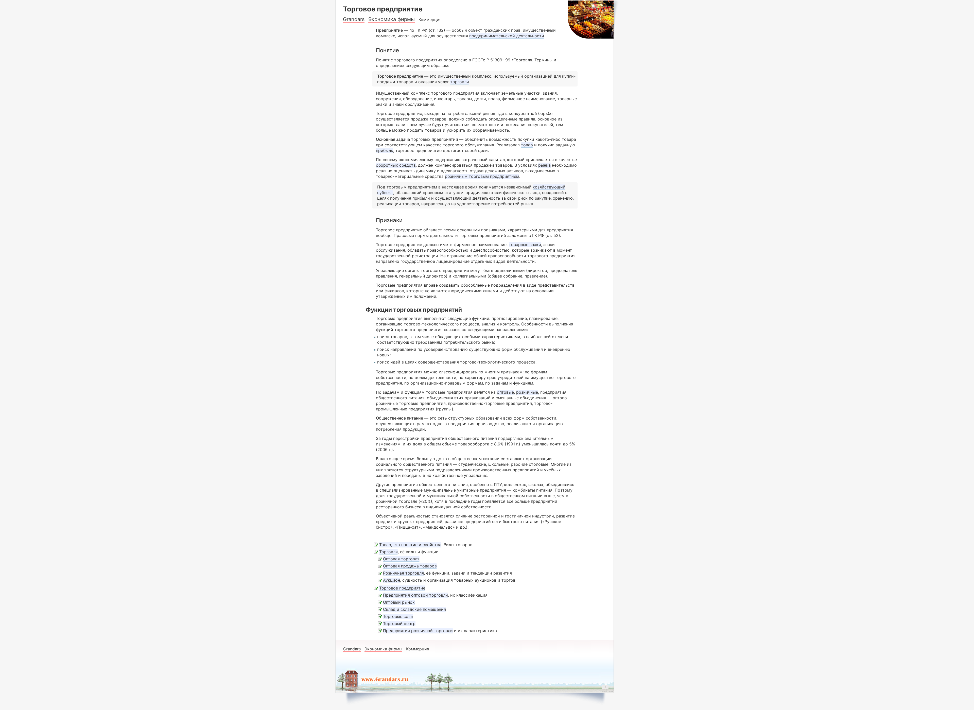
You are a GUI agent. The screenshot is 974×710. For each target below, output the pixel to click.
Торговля (388, 551)
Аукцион (391, 580)
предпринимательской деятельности (506, 35)
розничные (527, 392)
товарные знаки (525, 244)
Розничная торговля (403, 573)
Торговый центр (399, 623)
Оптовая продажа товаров (410, 565)
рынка (544, 165)
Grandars (353, 19)
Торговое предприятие (402, 588)
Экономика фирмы (391, 19)
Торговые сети (398, 616)
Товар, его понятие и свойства (410, 544)
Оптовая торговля (401, 558)
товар (527, 144)
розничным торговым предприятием (482, 176)
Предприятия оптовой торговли (415, 595)
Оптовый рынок (399, 602)
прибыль (384, 150)
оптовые (505, 392)
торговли (459, 81)
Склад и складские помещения (414, 609)
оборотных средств (396, 165)
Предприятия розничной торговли (418, 630)
